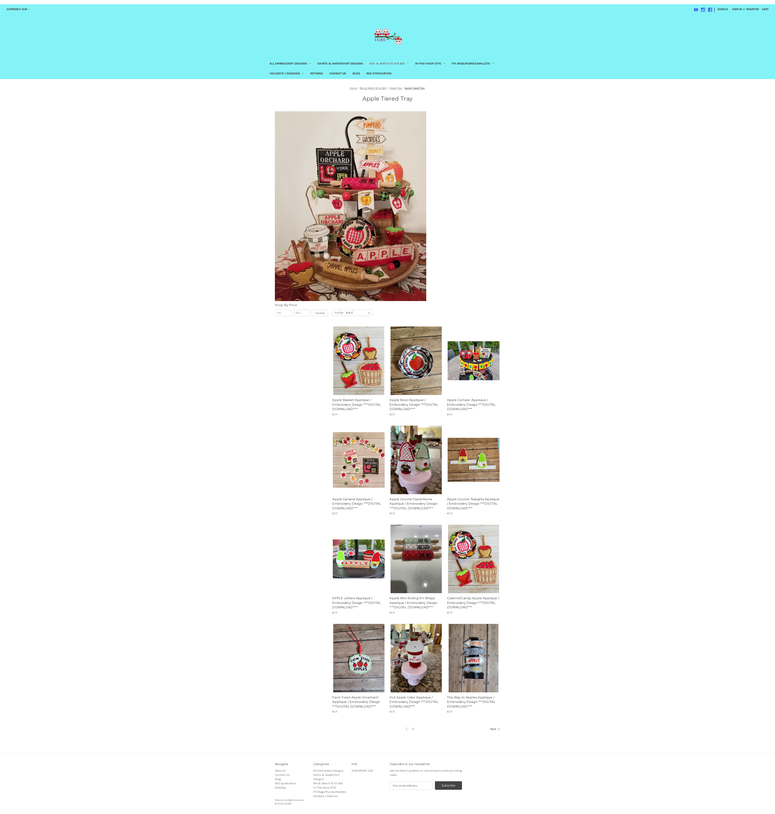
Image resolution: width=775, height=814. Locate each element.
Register (752, 9)
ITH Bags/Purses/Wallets (470, 63)
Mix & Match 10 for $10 (387, 63)
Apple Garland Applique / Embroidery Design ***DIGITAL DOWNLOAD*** (356, 503)
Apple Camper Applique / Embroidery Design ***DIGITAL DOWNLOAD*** (471, 404)
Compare (357, 360)
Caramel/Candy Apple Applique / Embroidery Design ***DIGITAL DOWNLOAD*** (473, 602)
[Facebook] (710, 10)
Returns (316, 73)
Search (722, 9)
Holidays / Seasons (285, 73)
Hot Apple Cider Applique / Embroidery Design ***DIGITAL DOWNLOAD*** (414, 701)
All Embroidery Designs (288, 63)
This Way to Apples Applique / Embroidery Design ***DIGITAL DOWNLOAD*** (471, 701)
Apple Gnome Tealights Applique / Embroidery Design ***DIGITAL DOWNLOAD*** (473, 503)
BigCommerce (296, 800)
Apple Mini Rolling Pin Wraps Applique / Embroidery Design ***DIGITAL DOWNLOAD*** (413, 602)
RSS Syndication (379, 73)
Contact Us (337, 73)
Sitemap (280, 787)
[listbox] (358, 313)
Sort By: (339, 312)
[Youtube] (696, 10)
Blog (356, 73)
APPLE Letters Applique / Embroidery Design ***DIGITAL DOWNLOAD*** (356, 602)
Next (493, 729)
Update (320, 313)
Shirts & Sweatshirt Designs (340, 63)
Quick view (358, 353)
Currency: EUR (17, 9)
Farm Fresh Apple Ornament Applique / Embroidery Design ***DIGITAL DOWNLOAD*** (356, 701)
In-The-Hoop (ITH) (428, 63)
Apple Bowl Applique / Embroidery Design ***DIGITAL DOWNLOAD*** (414, 404)
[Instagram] (703, 10)
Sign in (737, 9)
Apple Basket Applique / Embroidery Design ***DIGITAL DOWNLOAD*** (356, 404)
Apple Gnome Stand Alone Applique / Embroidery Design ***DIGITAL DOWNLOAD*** (413, 503)
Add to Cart (358, 368)
